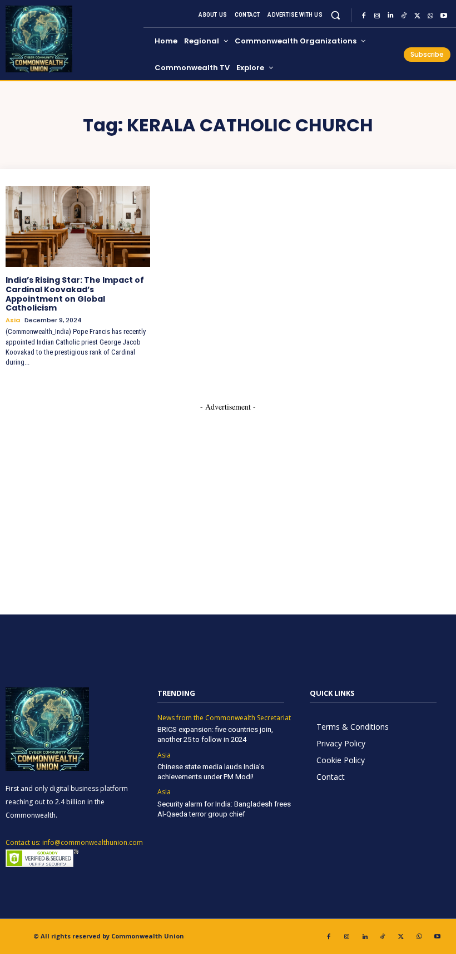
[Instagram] (377, 15)
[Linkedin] (390, 15)
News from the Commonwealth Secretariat (224, 718)
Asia (13, 320)
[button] (336, 15)
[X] (417, 15)
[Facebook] (363, 15)
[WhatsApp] (430, 15)
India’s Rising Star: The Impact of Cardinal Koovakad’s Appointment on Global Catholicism (75, 293)
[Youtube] (443, 15)
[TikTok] (403, 15)
